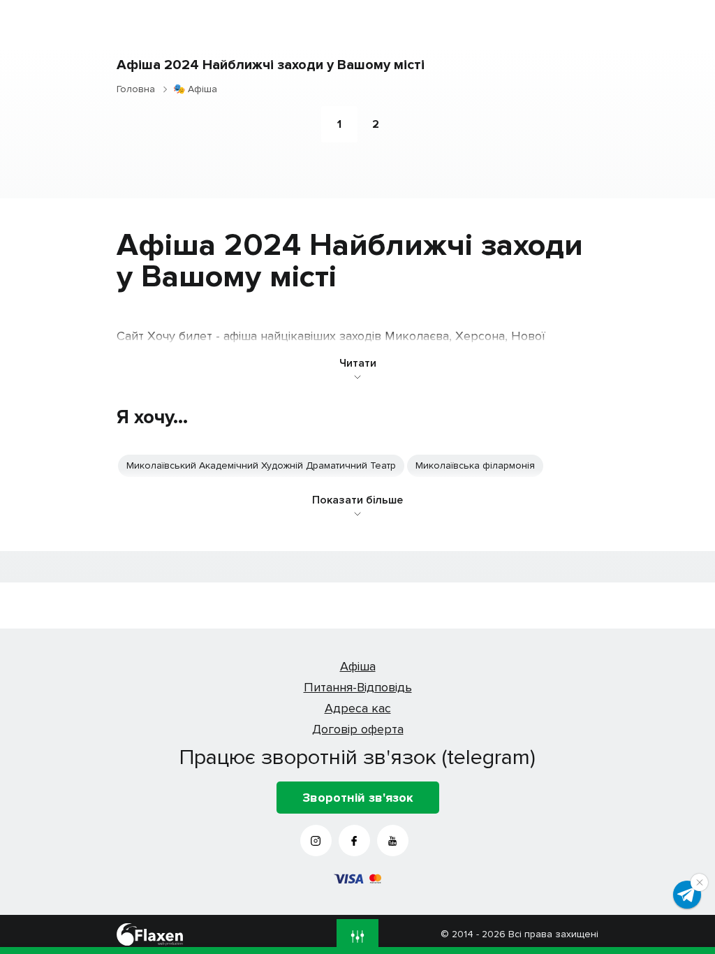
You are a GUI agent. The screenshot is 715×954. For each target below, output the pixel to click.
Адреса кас (358, 708)
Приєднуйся (687, 895)
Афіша (358, 666)
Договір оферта (358, 729)
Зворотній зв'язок (357, 797)
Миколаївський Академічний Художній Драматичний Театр (261, 465)
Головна (136, 89)
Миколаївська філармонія (475, 465)
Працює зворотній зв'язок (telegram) (357, 757)
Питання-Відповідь (358, 687)
